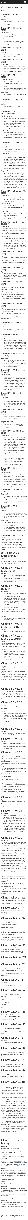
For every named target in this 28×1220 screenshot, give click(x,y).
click (15, 168)
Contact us (11, 1217)
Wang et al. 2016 (19, 187)
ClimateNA (4, 2)
